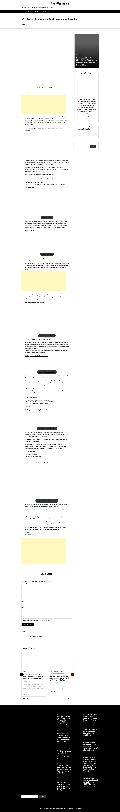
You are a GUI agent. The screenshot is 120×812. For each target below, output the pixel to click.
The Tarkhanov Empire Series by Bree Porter (38, 463)
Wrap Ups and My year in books (57, 673)
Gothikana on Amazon (47, 254)
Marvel (63, 730)
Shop (53, 11)
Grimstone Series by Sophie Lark (34, 302)
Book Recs (44, 87)
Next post (70, 698)
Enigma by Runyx (30, 187)
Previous (21, 674)
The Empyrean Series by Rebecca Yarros (36, 356)
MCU (61, 743)
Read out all (26, 694)
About (22, 11)
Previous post (24, 698)
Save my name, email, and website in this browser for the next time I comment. (40, 620)
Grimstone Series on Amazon (47, 335)
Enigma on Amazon (47, 217)
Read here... (86, 118)
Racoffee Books (60, 4)
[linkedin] (88, 3)
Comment (24, 583)
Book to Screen (65, 747)
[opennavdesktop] (97, 3)
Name (23, 601)
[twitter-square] (88, 116)
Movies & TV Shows (62, 731)
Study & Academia (45, 11)
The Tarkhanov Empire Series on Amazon (47, 501)
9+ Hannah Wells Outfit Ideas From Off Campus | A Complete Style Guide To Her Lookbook (33, 676)
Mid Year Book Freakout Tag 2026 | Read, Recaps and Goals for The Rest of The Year (59, 678)
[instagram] (84, 116)
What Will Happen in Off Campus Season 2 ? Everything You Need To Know (90, 732)
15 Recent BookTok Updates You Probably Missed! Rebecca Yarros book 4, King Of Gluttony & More (90, 746)
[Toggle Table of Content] (52, 179)
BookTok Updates (62, 749)
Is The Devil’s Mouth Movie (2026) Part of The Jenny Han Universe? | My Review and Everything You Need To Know (64, 721)
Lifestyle (36, 11)
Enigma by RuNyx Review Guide (35, 182)
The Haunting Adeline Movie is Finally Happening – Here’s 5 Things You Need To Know (64, 755)
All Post (40, 87)
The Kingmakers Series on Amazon (46, 428)
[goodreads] (86, 116)
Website (23, 613)
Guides (29, 11)
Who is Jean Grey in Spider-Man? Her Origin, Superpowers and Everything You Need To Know (63, 737)
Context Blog (78, 808)
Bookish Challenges (58, 671)
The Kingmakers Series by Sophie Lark (36, 410)
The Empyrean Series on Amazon (47, 372)
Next (72, 674)
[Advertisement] (43, 104)
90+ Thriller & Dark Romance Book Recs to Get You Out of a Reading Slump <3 (46, 184)
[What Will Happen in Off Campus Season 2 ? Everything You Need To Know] (77, 734)
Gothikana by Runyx (30, 230)
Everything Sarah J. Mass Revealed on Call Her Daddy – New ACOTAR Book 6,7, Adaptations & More (90, 782)
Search (93, 146)
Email (23, 607)
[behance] (90, 3)
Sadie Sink (65, 743)
